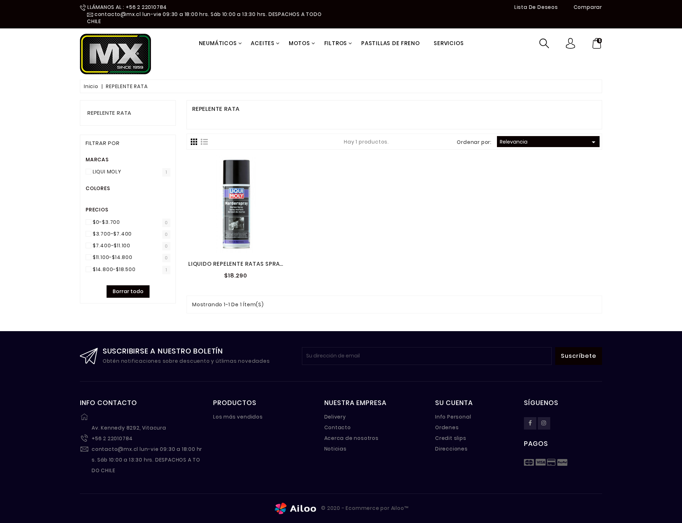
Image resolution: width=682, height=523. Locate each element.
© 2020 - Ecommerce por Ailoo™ (364, 508)
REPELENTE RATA (109, 113)
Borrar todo (128, 291)
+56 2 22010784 (112, 438)
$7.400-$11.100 (111, 245)
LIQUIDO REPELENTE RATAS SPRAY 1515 (242, 264)
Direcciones (451, 448)
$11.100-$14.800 (112, 257)
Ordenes (447, 427)
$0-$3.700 (106, 222)
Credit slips (450, 438)
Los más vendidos (238, 416)
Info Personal (453, 416)
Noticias (335, 448)
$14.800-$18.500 (114, 269)
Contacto (337, 427)
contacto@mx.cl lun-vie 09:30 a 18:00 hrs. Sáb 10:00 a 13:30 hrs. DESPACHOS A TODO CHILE (147, 460)
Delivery (335, 416)
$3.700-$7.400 (112, 233)
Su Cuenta (454, 402)
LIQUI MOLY (107, 171)
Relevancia (549, 142)
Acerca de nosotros (351, 438)
